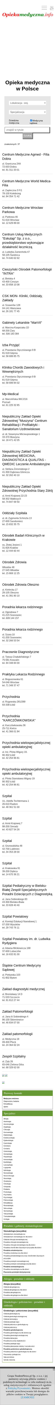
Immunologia (8, 1159)
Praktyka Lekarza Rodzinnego (23, 674)
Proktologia (7, 1192)
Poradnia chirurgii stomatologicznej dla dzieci (19, 1245)
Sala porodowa (9, 1357)
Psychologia (8, 1197)
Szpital (7, 796)
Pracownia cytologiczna (12, 1354)
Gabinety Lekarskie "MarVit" (22, 322)
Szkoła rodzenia (9, 1360)
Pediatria (7, 1189)
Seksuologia (8, 1208)
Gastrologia (8, 1143)
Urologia (6, 1219)
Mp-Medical (10, 394)
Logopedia (7, 1167)
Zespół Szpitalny (14, 1056)
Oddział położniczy (10, 1327)
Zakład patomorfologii (17, 1034)
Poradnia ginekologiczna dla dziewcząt (17, 1333)
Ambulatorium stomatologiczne (14, 1234)
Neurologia (7, 1178)
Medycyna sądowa (36, 121)
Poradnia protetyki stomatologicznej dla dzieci (20, 1264)
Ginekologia (8, 1151)
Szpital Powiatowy (15, 916)
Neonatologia (8, 1173)
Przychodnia (11, 697)
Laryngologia (8, 1165)
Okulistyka (7, 1181)
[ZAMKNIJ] (27, 1397)
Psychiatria (7, 1195)
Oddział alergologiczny (12, 1287)
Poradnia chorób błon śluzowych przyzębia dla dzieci (22, 1247)
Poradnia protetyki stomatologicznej (16, 1261)
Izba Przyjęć (11, 345)
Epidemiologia (8, 1140)
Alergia (6, 1119)
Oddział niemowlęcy (11, 1319)
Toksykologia (8, 1214)
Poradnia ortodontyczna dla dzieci (16, 1253)
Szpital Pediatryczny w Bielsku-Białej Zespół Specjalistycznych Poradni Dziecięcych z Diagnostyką (27, 890)
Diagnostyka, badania (11, 1101)
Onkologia (7, 1184)
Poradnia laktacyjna (10, 1338)
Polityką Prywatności (19, 1388)
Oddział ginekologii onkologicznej (15, 1316)
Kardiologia (7, 1162)
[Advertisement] (27, 47)
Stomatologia (8, 1211)
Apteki (6, 1107)
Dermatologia (8, 1132)
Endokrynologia (9, 1138)
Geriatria (7, 1148)
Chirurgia (7, 1129)
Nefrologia (7, 1170)
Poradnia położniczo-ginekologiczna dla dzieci (20, 1352)
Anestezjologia (9, 1124)
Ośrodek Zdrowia (14, 562)
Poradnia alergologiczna (12, 1292)
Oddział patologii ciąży (11, 1322)
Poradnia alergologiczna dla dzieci (16, 1295)
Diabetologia (8, 1135)
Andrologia (7, 1121)
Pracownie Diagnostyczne (20, 652)
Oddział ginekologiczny (12, 1314)
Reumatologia (8, 1205)
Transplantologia (9, 1216)
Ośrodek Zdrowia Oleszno (20, 584)
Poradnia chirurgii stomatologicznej (16, 1242)
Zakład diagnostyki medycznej (23, 989)
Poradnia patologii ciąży (12, 1343)
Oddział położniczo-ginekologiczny (16, 1324)
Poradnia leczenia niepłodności (14, 1341)
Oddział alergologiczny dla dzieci (15, 1290)
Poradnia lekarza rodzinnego (22, 607)
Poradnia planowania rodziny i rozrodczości (19, 1346)
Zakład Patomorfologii (17, 1011)
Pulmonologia (8, 1200)
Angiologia (7, 1127)
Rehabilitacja (8, 1104)
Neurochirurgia (9, 1176)
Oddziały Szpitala (14, 513)
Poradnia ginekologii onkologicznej (16, 1335)
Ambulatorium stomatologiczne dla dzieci (18, 1237)
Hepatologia (8, 1157)
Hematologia (8, 1154)
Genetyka (7, 1146)
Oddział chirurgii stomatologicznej (15, 1239)
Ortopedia (7, 1186)
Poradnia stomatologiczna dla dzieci (16, 1269)
